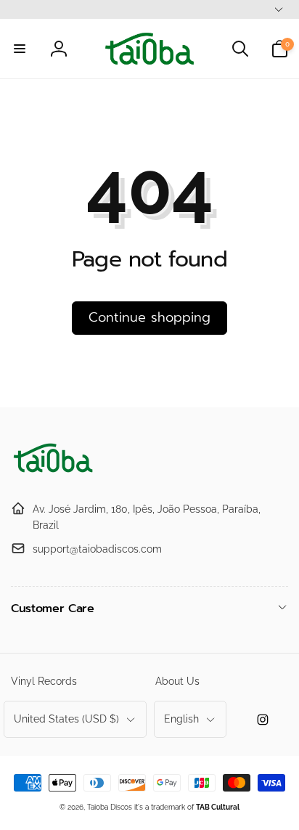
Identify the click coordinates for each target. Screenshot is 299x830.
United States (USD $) (66, 719)
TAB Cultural (217, 807)
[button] (20, 49)
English (181, 719)
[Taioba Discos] (54, 473)
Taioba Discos (109, 807)
